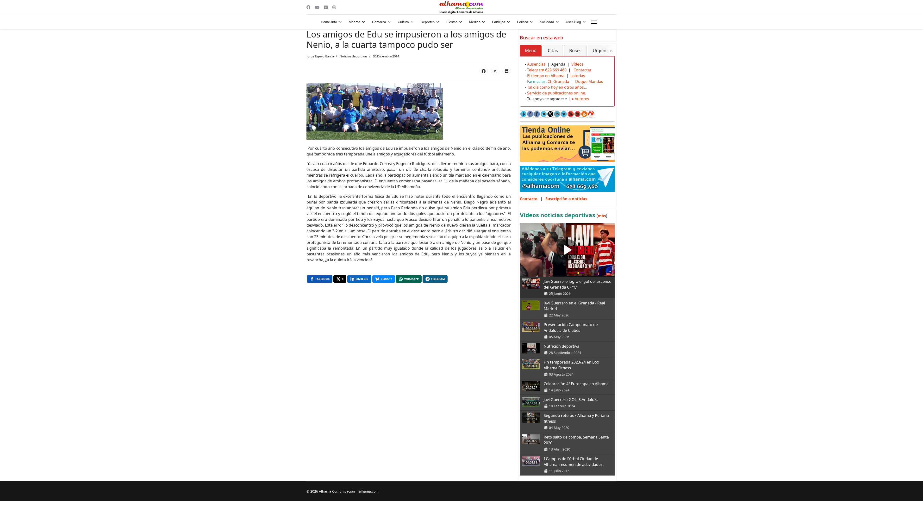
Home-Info (329, 22)
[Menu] (594, 22)
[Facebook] (308, 7)
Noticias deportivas (353, 56)
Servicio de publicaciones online (556, 93)
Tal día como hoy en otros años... (557, 87)
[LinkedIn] (507, 71)
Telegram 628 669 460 (547, 70)
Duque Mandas (589, 81)
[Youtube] (317, 7)
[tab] (531, 50)
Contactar (583, 70)
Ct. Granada (558, 81)
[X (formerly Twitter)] (495, 71)
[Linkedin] (326, 7)
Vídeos (577, 64)
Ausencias (536, 64)
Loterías (577, 75)
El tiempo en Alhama (545, 75)
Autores (582, 98)
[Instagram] (334, 7)
